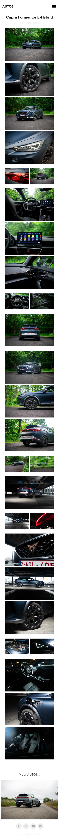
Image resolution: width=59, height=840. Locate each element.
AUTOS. (8, 6)
